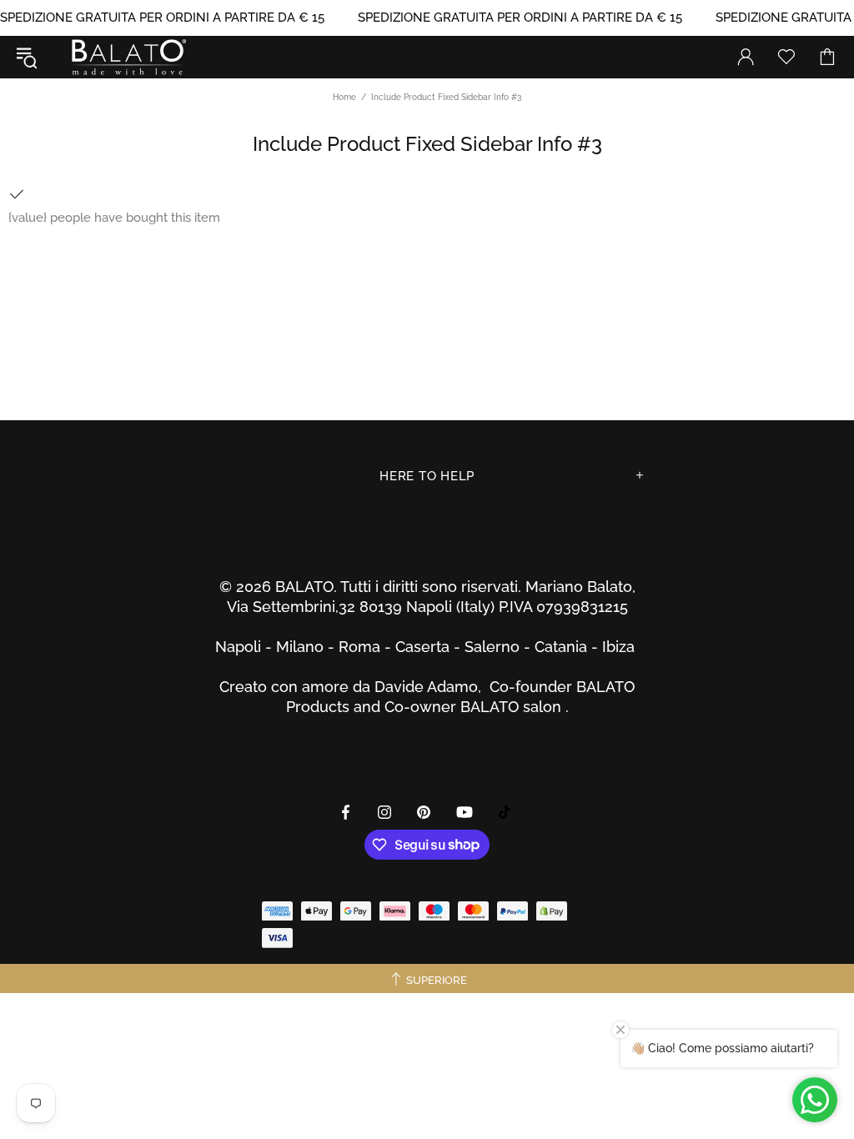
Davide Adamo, (432, 686)
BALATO (127, 57)
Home (344, 97)
